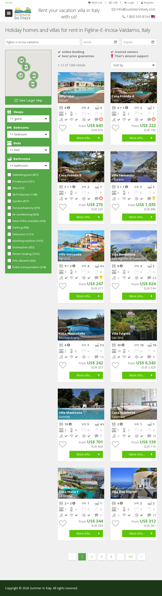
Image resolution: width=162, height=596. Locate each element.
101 (130, 557)
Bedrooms (21, 128)
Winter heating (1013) (25, 254)
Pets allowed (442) (23, 260)
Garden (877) (20, 201)
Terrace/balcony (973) (26, 208)
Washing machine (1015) (27, 241)
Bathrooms (22, 159)
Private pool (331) (23, 181)
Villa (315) (18, 188)
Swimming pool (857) (25, 175)
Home (8, 2)
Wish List (97, 2)
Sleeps (18, 112)
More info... (84, 138)
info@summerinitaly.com (135, 9)
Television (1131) (23, 234)
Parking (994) (20, 227)
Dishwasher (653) (23, 247)
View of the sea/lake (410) (28, 221)
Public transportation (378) (29, 267)
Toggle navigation (8, 13)
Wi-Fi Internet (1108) (24, 194)
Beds (17, 143)
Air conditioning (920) (25, 214)
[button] (100, 76)
